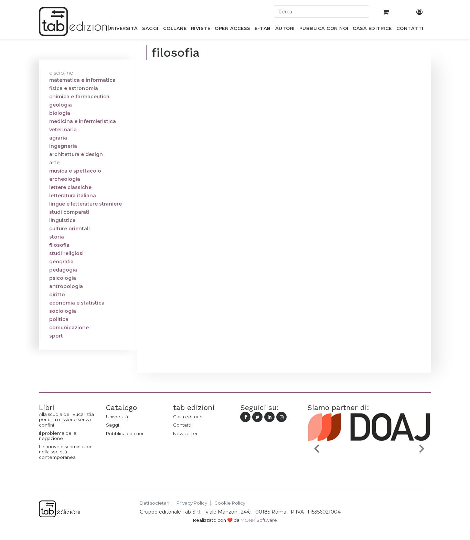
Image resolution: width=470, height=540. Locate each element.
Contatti (182, 425)
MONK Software (259, 520)
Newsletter (185, 433)
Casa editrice (188, 416)
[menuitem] (122, 29)
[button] (316, 448)
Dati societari (154, 503)
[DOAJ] (369, 465)
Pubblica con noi (124, 433)
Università (117, 416)
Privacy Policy (192, 503)
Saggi (112, 425)
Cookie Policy (229, 503)
